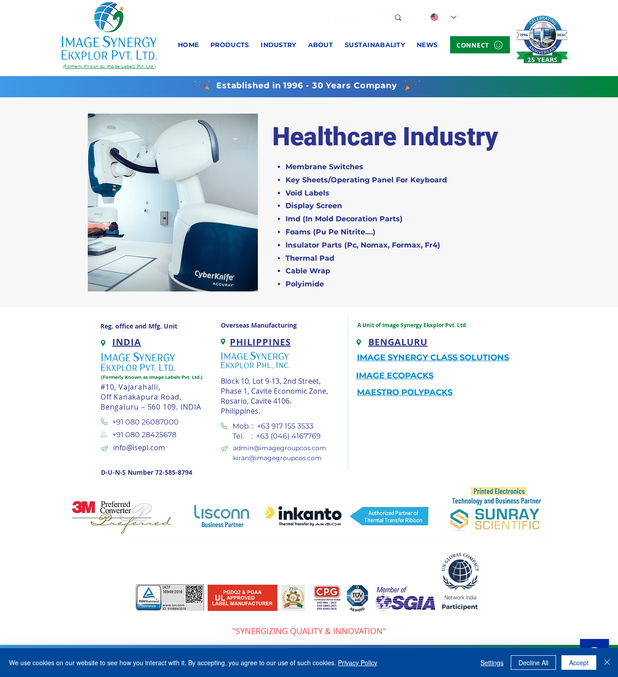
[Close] (607, 662)
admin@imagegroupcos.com (279, 448)
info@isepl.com (139, 448)
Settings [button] (492, 662)
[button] (229, 44)
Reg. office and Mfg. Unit (138, 326)
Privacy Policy (357, 662)
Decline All (533, 662)
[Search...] (398, 17)
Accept (579, 662)
